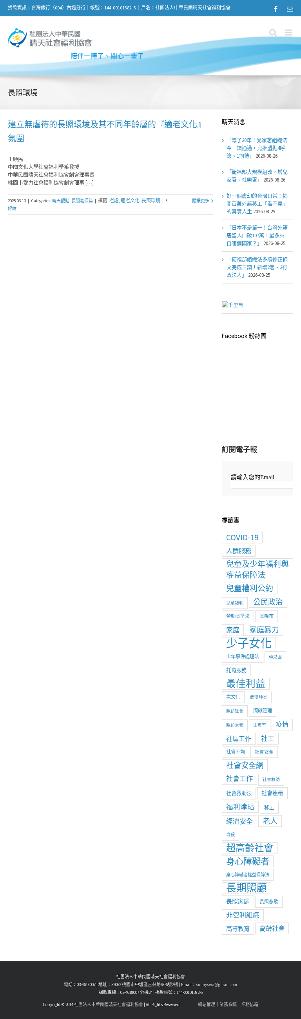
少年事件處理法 (242, 656)
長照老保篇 (82, 200)
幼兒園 (275, 656)
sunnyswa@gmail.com (216, 984)
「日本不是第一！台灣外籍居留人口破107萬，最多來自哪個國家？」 (257, 235)
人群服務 (238, 551)
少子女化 (249, 643)
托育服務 (236, 670)
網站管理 (206, 1004)
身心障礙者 (247, 861)
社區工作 (238, 739)
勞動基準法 (238, 616)
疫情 (282, 724)
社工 (267, 738)
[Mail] (290, 9)
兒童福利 (234, 603)
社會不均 (235, 752)
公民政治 (268, 602)
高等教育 (238, 928)
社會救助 (271, 779)
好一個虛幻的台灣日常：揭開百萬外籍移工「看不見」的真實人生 (257, 204)
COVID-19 (242, 537)
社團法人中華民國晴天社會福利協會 (108, 1004)
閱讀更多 (200, 200)
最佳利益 (245, 684)
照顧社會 (234, 711)
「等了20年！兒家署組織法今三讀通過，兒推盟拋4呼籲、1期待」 (257, 148)
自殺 (230, 834)
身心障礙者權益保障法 (247, 874)
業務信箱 (249, 1004)
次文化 (233, 697)
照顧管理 (262, 711)
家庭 (232, 630)
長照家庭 (238, 901)
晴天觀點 (60, 200)
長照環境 (150, 200)
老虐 (114, 200)
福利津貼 (240, 807)
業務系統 (228, 1004)
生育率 (259, 725)
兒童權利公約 (249, 588)
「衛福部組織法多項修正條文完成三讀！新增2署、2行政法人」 (257, 267)
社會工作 (239, 778)
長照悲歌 (268, 902)
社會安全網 (244, 765)
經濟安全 (239, 821)
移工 (269, 807)
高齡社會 (272, 928)
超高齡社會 (249, 848)
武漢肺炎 (258, 697)
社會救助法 (239, 793)
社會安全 (264, 752)
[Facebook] (276, 9)
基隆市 (266, 616)
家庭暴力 (264, 629)
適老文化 (130, 200)
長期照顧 (246, 888)
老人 (270, 821)
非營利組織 (242, 915)
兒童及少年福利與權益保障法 (257, 569)
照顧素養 (234, 725)
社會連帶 (272, 793)
